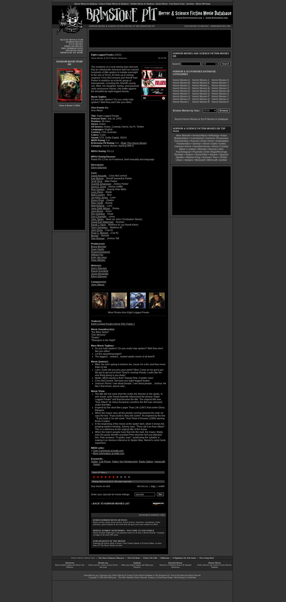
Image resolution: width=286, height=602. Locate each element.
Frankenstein (183, 143)
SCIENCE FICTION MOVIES (120, 26)
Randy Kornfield (99, 271)
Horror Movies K (200, 82)
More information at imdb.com (108, 453)
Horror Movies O (201, 93)
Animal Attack (199, 135)
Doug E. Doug (98, 186)
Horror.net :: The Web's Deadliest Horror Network (127, 577)
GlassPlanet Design (165, 577)
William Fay (97, 254)
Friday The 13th (150, 558)
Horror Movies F (181, 93)
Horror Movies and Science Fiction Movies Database (214, 566)
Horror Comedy (220, 146)
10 (129, 477)
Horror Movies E (181, 91)
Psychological (183, 151)
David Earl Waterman (102, 222)
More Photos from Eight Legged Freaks (128, 312)
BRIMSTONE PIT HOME (71, 53)
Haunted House (201, 146)
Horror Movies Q (201, 99)
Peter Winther (98, 260)
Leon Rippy (97, 192)
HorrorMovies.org (91, 575)
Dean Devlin (97, 249)
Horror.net (69, 563)
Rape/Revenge (219, 151)
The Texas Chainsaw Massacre (111, 558)
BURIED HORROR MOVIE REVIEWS (110, 520)
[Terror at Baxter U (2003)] (69, 104)
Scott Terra (96, 181)
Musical (213, 149)
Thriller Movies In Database (142, 4)
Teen (215, 157)
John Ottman (97, 284)
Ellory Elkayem (99, 167)
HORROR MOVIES (97, 26)
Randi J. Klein (98, 224)
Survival (206, 157)
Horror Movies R (201, 102)
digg (153, 486)
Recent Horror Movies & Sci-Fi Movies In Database (201, 119)
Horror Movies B (181, 82)
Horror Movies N (201, 91)
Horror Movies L (200, 85)
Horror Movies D (181, 88)
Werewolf (200, 160)
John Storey (97, 219)
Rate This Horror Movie (133, 143)
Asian (224, 135)
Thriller (223, 157)
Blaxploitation (181, 138)
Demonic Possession (217, 138)
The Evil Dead (133, 558)
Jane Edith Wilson (100, 208)
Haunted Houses (175, 563)
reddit (161, 486)
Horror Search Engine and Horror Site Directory (69, 566)
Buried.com (103, 563)
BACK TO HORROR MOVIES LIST (111, 503)
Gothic (222, 143)
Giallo (214, 143)
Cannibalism (197, 138)
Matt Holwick (97, 205)
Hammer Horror (183, 146)
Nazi (221, 149)
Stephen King (193, 157)
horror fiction (112, 565)
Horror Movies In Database (85, 4)
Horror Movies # (220, 102)
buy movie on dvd (100, 486)
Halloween (165, 558)
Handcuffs (159, 461)
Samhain (137, 563)
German (196, 143)
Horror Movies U (220, 85)
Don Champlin (98, 216)
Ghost (206, 143)
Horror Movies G (181, 96)
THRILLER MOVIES (73, 46)
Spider (94, 461)
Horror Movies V (220, 88)
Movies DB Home (203, 4)
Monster (202, 149)
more (96, 464)
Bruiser (95, 235)
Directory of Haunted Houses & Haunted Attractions (175, 566)
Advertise (190, 4)
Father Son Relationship (125, 461)
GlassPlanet (191, 577)
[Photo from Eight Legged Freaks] (100, 308)
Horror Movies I (181, 102)
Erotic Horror (207, 141)
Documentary (181, 141)
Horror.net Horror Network (190, 575)
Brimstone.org (105, 575)
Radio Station (146, 461)
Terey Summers (99, 227)
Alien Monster (183, 135)
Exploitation (222, 141)
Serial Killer (201, 154)
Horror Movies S (220, 80)
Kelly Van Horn (99, 257)
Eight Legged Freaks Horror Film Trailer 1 (113, 324)
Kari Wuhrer (97, 178)
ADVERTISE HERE (74, 50)
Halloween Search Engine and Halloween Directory (137, 566)
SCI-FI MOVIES (76, 44)
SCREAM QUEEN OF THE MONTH (109, 541)
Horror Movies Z (220, 99)
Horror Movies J (200, 80)
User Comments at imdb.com (108, 450)
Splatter (180, 157)
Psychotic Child (201, 151)
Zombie (223, 160)
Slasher (214, 154)
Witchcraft (212, 160)
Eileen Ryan (97, 200)
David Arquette (99, 175)
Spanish (224, 154)
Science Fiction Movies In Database (114, 4)
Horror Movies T (220, 82)
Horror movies (94, 565)
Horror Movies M (201, 88)
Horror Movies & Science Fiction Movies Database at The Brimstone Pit (141, 575)
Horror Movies (214, 563)
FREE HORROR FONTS (72, 48)
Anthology (213, 135)
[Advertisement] (69, 171)
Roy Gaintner (98, 214)
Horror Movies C (181, 85)
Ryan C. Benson (99, 233)
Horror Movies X (220, 93)
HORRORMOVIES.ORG (221, 26)
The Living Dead (206, 558)
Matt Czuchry (98, 194)
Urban (179, 160)
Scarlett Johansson (101, 184)
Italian (182, 149)
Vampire (188, 160)
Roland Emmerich (100, 252)
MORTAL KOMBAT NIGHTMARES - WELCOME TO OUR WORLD (123, 530)
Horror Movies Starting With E (118, 145)
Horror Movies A (181, 80)
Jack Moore (97, 211)
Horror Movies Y (220, 96)
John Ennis (97, 230)
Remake (179, 154)
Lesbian (192, 149)
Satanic (189, 154)
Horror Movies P (200, 96)
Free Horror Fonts (177, 4)
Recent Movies (162, 4)
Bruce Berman (98, 246)
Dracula (194, 141)
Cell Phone (105, 461)
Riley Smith (97, 203)
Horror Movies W (220, 91)
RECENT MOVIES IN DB (71, 40)
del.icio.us (142, 486)
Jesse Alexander (100, 273)
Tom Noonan (98, 238)
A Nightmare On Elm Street (184, 558)
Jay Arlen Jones (99, 197)
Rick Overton (98, 189)
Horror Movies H (181, 99)
